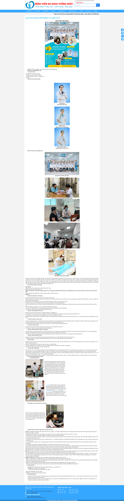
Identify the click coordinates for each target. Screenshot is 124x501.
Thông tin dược (72, 11)
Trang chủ (30, 11)
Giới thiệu (37, 11)
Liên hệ (95, 11)
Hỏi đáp (81, 11)
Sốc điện (48, 384)
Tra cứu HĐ (88, 11)
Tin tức (54, 11)
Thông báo (46, 11)
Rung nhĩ (56, 390)
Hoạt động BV (62, 11)
